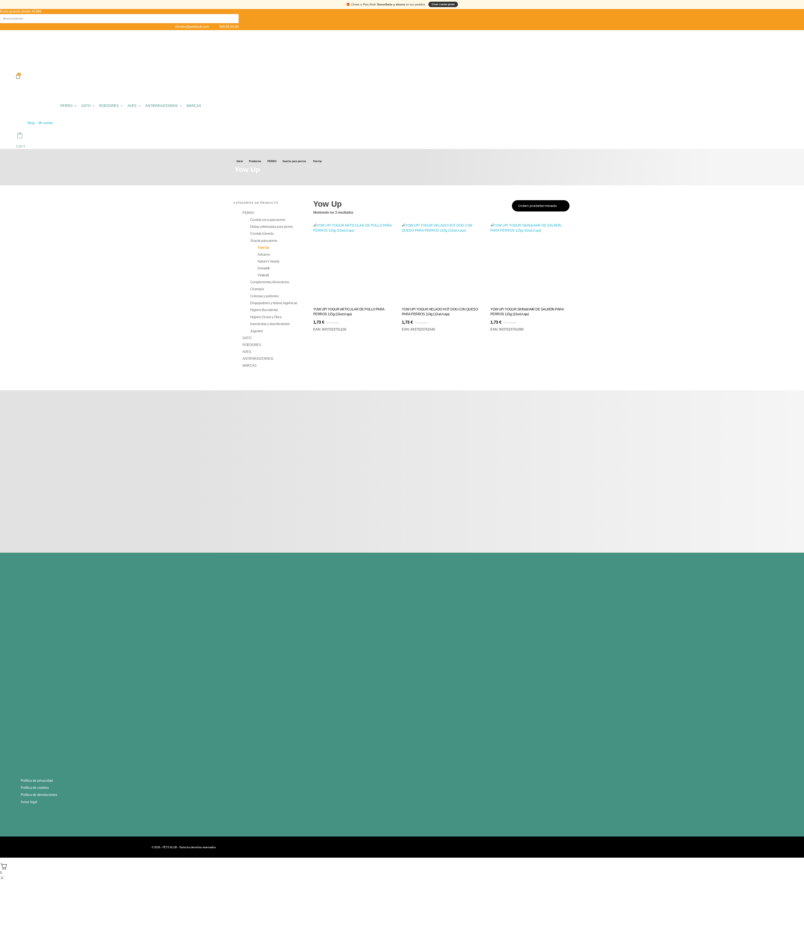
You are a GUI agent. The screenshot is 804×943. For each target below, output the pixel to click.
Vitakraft (263, 275)
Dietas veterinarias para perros (271, 226)
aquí (54, 748)
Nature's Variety (268, 261)
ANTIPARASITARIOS (161, 106)
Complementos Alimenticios (269, 282)
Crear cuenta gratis (443, 4)
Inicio (240, 161)
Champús (257, 289)
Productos (255, 161)
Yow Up (263, 247)
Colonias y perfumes (264, 296)
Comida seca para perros (267, 220)
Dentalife (264, 268)
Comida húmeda (262, 233)
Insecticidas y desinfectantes (270, 324)
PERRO (66, 106)
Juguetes (256, 331)
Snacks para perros (294, 161)
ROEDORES (109, 106)
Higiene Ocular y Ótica (265, 317)
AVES (132, 106)
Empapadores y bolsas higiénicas (273, 303)
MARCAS (194, 106)
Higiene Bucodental (264, 310)
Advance (264, 254)
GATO (85, 106)
